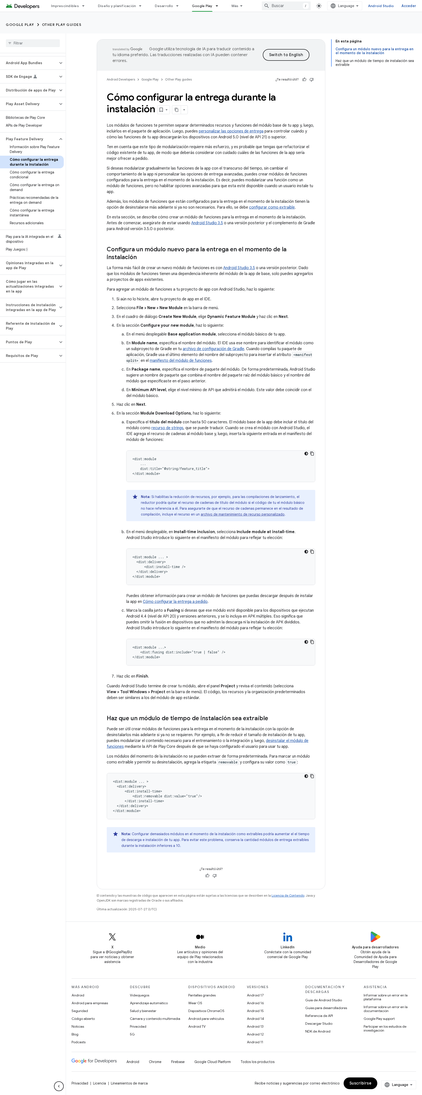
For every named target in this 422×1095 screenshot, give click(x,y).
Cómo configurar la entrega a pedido (175, 601)
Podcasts (78, 1042)
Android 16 (255, 1003)
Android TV (197, 1026)
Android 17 (255, 995)
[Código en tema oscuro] (306, 453)
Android (78, 995)
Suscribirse (360, 1083)
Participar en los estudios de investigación (385, 1028)
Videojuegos (139, 995)
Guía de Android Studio (323, 1000)
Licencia (99, 1083)
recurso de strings (167, 428)
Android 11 (255, 1042)
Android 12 (255, 1034)
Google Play (202, 6)
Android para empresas (90, 1003)
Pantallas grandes (202, 995)
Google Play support (379, 1018)
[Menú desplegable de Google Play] (219, 6)
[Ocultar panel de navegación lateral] (59, 1086)
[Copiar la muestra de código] (312, 453)
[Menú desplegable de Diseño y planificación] (142, 6)
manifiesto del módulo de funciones (181, 360)
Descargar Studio (318, 1023)
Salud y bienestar (143, 1011)
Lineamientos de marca (129, 1083)
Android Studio (381, 6)
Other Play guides (62, 24)
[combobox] (286, 5)
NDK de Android (317, 1031)
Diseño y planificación (117, 6)
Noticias (78, 1026)
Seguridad (80, 1011)
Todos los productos (257, 1062)
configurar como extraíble (272, 207)
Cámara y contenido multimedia (155, 1018)
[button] (29, 63)
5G (132, 1034)
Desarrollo (164, 6)
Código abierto (83, 1018)
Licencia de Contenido (288, 895)
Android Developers (121, 79)
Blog (75, 1034)
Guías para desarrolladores (326, 1008)
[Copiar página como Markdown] (176, 110)
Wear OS (195, 1003)
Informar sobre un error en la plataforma (386, 997)
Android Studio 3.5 (207, 223)
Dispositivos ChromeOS (206, 1011)
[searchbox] (33, 43)
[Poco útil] (311, 79)
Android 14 (255, 1018)
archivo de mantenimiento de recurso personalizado (243, 514)
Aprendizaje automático (149, 1003)
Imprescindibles (65, 6)
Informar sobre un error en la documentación (386, 1009)
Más (235, 6)
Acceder (408, 6)
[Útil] (304, 79)
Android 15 (255, 1011)
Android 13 (255, 1026)
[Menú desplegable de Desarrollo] (179, 6)
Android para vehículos (206, 1018)
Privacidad (138, 1026)
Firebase (178, 1062)
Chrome (155, 1062)
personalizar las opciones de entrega (231, 131)
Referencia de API (319, 1016)
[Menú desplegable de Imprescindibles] (85, 6)
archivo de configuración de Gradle (213, 348)
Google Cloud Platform (212, 1062)
